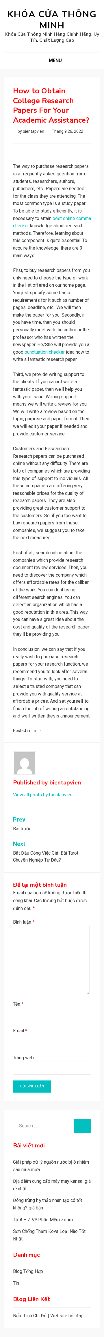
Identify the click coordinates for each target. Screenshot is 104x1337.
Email (20, 1030)
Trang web (23, 1057)
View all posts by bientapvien (43, 795)
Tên (18, 1004)
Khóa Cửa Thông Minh (52, 20)
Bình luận (23, 922)
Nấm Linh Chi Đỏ (30, 1315)
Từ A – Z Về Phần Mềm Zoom (43, 1219)
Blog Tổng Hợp (28, 1271)
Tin (35, 730)
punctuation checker (45, 352)
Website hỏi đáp (66, 1315)
